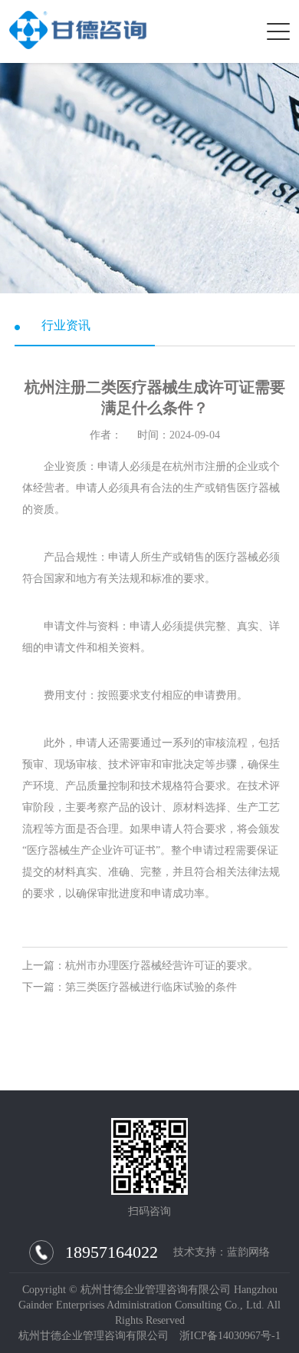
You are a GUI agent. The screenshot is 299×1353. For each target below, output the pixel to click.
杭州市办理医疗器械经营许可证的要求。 (161, 965)
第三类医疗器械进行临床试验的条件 (151, 987)
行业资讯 (65, 325)
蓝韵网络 (248, 1252)
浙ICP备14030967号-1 (230, 1335)
